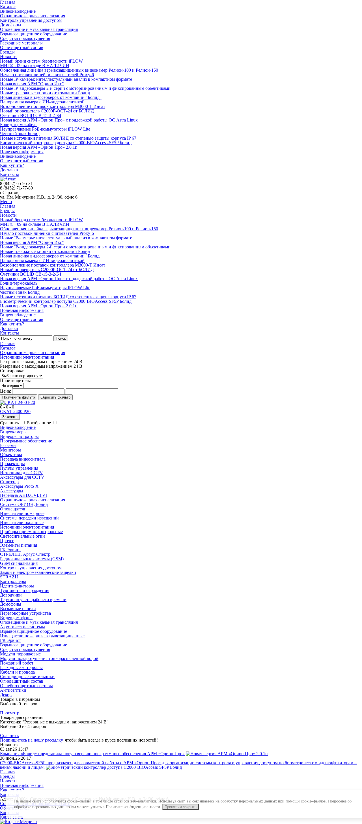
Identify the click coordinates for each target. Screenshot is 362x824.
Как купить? (12, 165)
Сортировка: (12, 370)
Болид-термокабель (18, 124)
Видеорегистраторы (19, 436)
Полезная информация (22, 151)
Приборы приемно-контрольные (31, 531)
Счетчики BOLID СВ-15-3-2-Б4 (30, 115)
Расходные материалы (21, 43)
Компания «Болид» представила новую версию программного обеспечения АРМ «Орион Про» (92, 753)
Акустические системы (22, 626)
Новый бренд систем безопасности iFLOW (41, 61)
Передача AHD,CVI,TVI (23, 495)
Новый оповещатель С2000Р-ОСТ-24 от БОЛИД (47, 110)
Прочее (7, 540)
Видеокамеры (13, 431)
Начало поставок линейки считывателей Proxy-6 (47, 74)
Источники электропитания (27, 357)
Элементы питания (18, 545)
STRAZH (9, 576)
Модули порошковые (20, 653)
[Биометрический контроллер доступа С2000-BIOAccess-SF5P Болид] (114, 767)
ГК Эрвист (10, 549)
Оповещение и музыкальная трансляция (39, 29)
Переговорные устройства (25, 613)
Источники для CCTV (21, 472)
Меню (6, 201)
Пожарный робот (16, 663)
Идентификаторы (17, 586)
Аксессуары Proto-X (19, 486)
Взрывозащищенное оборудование (33, 33)
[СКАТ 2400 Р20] (17, 402)
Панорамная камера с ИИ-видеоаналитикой (42, 101)
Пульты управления (19, 468)
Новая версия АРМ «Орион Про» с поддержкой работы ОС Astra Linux (69, 120)
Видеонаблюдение (18, 11)
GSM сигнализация (19, 563)
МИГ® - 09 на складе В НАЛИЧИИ (34, 65)
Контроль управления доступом (31, 20)
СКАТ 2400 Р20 (15, 411)
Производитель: (15, 380)
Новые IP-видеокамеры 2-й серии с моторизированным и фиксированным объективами (85, 88)
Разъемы (8, 445)
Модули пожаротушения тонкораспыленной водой (49, 658)
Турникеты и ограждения (24, 590)
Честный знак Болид (20, 133)
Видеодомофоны (16, 617)
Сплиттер (9, 481)
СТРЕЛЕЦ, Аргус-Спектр (25, 554)
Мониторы (10, 450)
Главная (7, 206)
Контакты (9, 174)
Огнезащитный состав (21, 47)
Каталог (8, 6)
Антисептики (13, 690)
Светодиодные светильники (27, 676)
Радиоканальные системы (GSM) (32, 558)
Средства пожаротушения (25, 38)
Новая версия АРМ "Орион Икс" (32, 83)
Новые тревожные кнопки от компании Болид (45, 92)
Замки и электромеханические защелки (38, 572)
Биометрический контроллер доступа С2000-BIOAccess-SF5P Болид (66, 142)
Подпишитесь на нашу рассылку (31, 740)
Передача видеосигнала (23, 459)
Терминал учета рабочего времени (33, 599)
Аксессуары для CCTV (22, 477)
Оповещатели (13, 508)
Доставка (9, 169)
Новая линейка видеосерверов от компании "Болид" (51, 97)
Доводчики (11, 595)
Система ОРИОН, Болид (24, 504)
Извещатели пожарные (22, 513)
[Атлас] (8, 178)
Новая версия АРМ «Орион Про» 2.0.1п (38, 147)
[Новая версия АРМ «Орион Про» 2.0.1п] (227, 753)
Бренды (7, 52)
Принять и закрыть (181, 807)
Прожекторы (12, 463)
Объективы (11, 454)
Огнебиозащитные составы (26, 685)
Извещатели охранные (22, 522)
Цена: (5, 391)
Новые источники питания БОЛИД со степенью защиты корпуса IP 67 (68, 138)
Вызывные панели (18, 608)
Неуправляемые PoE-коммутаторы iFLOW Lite (45, 129)
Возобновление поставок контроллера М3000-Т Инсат (52, 106)
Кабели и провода (17, 672)
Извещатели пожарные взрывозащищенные (42, 635)
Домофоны (10, 24)
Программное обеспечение (26, 440)
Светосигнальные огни (22, 536)
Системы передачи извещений (29, 518)
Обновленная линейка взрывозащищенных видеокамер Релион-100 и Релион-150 (79, 70)
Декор (6, 694)
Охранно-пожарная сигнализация (32, 15)
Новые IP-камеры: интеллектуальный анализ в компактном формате (66, 79)
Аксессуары (11, 490)
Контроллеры (13, 581)
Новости (8, 56)
